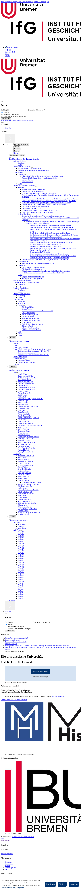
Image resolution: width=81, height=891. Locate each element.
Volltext (6, 112)
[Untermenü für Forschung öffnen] (25, 174)
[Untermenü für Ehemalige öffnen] (21, 454)
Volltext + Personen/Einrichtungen (14, 116)
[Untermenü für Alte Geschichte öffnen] (25, 161)
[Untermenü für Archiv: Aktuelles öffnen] (30, 214)
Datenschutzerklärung (9, 887)
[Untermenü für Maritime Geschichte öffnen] (28, 288)
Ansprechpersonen (7, 854)
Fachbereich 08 (6, 120)
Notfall (7, 866)
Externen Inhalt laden (41, 672)
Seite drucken (5, 840)
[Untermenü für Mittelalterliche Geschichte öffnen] (32, 167)
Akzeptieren (74, 884)
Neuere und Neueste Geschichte (23, 837)
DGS (7, 869)
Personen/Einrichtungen (11, 114)
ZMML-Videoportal (58, 696)
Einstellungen (50, 884)
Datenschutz (9, 864)
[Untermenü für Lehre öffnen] (22, 275)
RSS (2, 839)
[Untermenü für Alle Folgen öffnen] (22, 530)
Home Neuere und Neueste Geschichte (14, 700)
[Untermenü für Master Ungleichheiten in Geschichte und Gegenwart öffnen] (50, 349)
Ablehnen (62, 884)
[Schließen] (10, 157)
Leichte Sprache (10, 868)
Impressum (8, 862)
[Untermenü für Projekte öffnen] (24, 305)
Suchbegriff (5, 110)
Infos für (8, 128)
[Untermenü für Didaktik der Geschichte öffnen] (30, 294)
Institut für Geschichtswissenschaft (23, 120)
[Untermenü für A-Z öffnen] (17, 372)
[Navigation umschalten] (2, 101)
